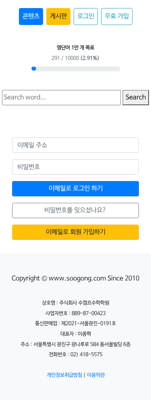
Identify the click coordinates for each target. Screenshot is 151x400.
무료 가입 (117, 16)
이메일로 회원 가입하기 (75, 232)
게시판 (58, 16)
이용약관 (96, 375)
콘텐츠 (31, 16)
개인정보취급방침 (64, 375)
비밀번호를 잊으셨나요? (75, 210)
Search (136, 97)
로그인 (85, 16)
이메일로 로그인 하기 (76, 188)
